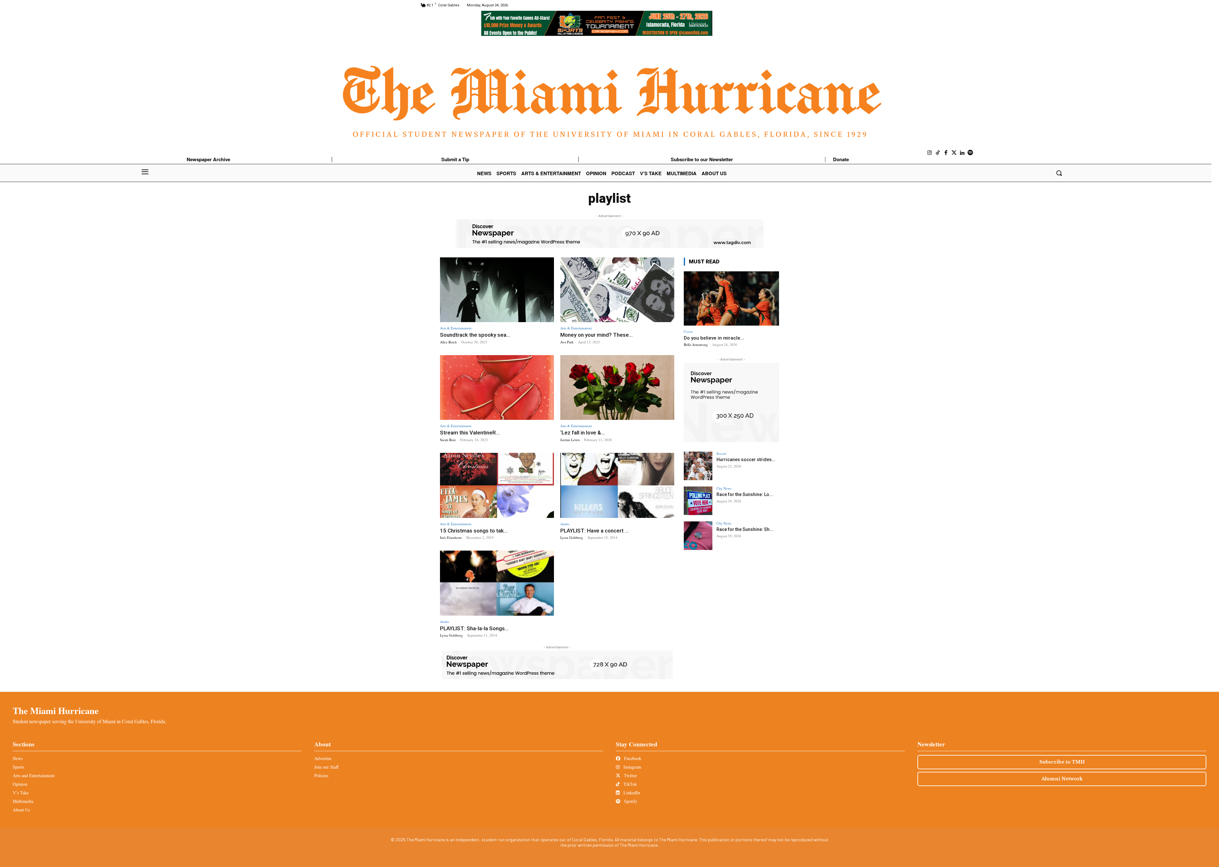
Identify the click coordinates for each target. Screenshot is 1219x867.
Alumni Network (1062, 779)
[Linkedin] (962, 153)
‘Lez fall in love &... (582, 432)
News (18, 758)
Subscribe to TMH (1062, 762)
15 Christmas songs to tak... (474, 530)
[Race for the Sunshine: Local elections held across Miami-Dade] (698, 500)
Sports (18, 767)
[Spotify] (970, 153)
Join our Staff (326, 767)
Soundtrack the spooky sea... (475, 335)
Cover (688, 331)
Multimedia (23, 801)
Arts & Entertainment (455, 328)
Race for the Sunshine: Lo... (744, 494)
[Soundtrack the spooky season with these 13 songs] (497, 289)
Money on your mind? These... (596, 335)
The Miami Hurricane (56, 710)
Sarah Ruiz (448, 439)
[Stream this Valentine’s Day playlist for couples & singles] (497, 387)
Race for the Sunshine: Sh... (744, 529)
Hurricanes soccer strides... (746, 459)
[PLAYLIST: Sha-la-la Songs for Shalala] (497, 583)
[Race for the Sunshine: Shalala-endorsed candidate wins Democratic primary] (698, 535)
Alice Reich (448, 342)
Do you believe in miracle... (714, 338)
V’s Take (21, 793)
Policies (321, 775)
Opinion (20, 784)
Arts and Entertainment (34, 775)
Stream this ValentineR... (470, 432)
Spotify (630, 801)
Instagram (631, 767)
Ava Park (567, 342)
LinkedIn (631, 793)
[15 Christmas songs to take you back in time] (497, 485)
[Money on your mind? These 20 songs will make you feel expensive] (617, 289)
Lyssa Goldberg (571, 537)
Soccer (721, 453)
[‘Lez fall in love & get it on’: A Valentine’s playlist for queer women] (617, 387)
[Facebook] (946, 153)
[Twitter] (954, 153)
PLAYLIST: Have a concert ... (594, 530)
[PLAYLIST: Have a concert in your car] (617, 485)
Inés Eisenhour (451, 537)
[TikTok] (938, 153)
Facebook (632, 758)
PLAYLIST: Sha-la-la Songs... (474, 628)
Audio (565, 524)
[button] (1059, 173)
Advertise (322, 758)
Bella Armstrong (696, 344)
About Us (21, 810)
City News (723, 488)
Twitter (630, 775)
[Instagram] (930, 153)
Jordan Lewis (570, 439)
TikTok (629, 784)
